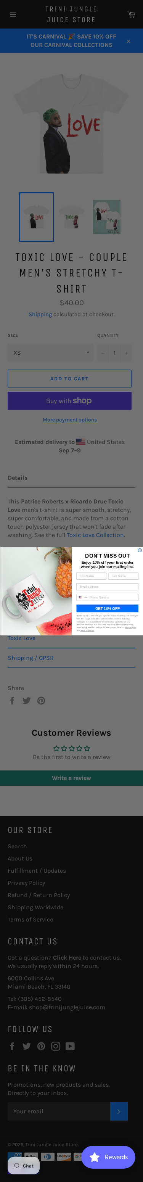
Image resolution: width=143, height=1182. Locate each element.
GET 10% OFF (107, 608)
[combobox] (81, 597)
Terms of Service (87, 630)
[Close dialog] (140, 550)
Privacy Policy (130, 627)
